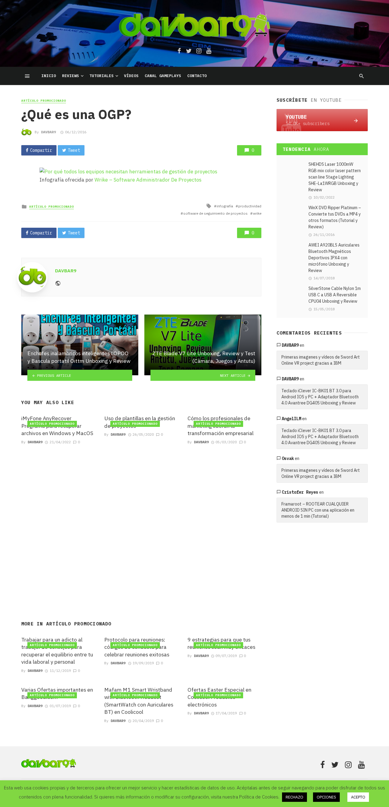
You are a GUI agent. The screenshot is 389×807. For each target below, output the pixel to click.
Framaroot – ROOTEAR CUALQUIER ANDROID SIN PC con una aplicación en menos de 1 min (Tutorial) (317, 510)
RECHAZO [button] (294, 797)
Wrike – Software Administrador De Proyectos (148, 179)
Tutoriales (101, 75)
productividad (249, 206)
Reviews (70, 75)
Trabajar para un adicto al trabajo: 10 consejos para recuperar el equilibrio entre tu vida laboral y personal (57, 651)
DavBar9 (48, 132)
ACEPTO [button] (358, 797)
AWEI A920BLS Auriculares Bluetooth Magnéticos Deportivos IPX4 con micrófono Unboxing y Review (334, 257)
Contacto (197, 75)
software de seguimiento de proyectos (215, 213)
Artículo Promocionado (43, 101)
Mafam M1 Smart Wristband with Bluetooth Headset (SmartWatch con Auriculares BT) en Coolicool (138, 701)
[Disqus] (141, 525)
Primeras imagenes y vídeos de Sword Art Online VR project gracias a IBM (320, 360)
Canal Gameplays (163, 75)
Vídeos (131, 75)
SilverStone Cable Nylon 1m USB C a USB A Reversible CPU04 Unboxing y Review (334, 295)
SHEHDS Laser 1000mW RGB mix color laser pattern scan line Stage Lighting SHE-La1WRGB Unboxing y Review (334, 177)
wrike (257, 213)
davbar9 (290, 345)
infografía (225, 206)
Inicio (48, 75)
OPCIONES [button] (326, 797)
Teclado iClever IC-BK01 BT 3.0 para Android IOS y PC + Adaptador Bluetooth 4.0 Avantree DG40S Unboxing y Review (320, 397)
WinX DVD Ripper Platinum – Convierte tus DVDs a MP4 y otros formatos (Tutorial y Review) (334, 217)
